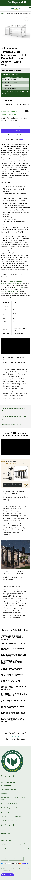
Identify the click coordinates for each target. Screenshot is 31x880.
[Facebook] (3, 776)
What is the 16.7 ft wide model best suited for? (11, 681)
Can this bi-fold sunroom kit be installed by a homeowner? (13, 687)
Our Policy (6, 833)
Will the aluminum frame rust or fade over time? (12, 669)
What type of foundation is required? (13, 701)
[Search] (26, 8)
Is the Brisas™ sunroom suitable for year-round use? (12, 661)
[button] (15, 409)
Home (2, 13)
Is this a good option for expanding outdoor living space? (12, 719)
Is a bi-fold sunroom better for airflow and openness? (13, 713)
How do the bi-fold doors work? (12, 649)
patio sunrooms (18, 287)
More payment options (15, 135)
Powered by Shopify (6, 870)
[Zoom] (26, 19)
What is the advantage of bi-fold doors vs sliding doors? (14, 655)
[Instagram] (7, 776)
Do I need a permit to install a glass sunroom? (14, 694)
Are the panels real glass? (13, 644)
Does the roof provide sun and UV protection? (12, 675)
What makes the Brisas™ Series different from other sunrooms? (13, 637)
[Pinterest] (14, 776)
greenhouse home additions (10, 291)
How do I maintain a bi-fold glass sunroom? (12, 707)
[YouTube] (10, 776)
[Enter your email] (28, 849)
